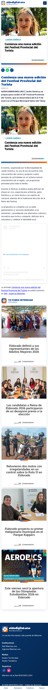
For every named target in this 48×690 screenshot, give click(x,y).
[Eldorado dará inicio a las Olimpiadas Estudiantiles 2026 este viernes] (24, 579)
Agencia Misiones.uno (11, 649)
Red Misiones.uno (9, 646)
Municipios (18, 688)
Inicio (6, 688)
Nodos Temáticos (9, 661)
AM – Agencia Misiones (14, 293)
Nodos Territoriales (10, 658)
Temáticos (30, 688)
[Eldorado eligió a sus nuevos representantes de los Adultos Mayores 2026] (24, 335)
